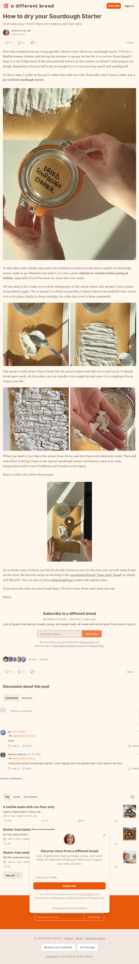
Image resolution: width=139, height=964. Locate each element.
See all (10, 875)
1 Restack (43, 659)
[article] (69, 814)
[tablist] (18, 698)
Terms (79, 938)
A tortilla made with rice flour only (28, 807)
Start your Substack (60, 947)
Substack (51, 956)
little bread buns (63, 580)
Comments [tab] (11, 698)
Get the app (87, 947)
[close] (104, 835)
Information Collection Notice (68, 897)
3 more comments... (12, 778)
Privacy (69, 938)
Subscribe (113, 5)
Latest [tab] (16, 796)
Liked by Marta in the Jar (23, 735)
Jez (9, 731)
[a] (69, 522)
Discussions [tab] (30, 796)
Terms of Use (87, 894)
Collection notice (95, 938)
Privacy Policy (97, 897)
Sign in (129, 6)
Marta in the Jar (21, 30)
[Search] (132, 796)
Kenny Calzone (17, 754)
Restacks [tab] (27, 698)
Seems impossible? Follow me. (22, 811)
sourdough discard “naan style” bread (95, 575)
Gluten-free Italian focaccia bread (28, 829)
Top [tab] (7, 796)
